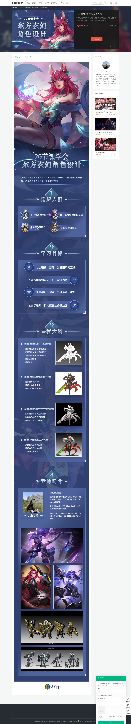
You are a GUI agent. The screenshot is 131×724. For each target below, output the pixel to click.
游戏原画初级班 (100, 152)
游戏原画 (27, 7)
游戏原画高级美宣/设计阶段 (104, 112)
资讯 (62, 3)
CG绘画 (21, 7)
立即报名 (97, 39)
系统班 (34, 3)
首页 (28, 3)
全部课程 (14, 7)
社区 (67, 3)
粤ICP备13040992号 (69, 721)
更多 (116, 93)
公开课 (46, 3)
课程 (40, 3)
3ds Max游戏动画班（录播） (104, 132)
